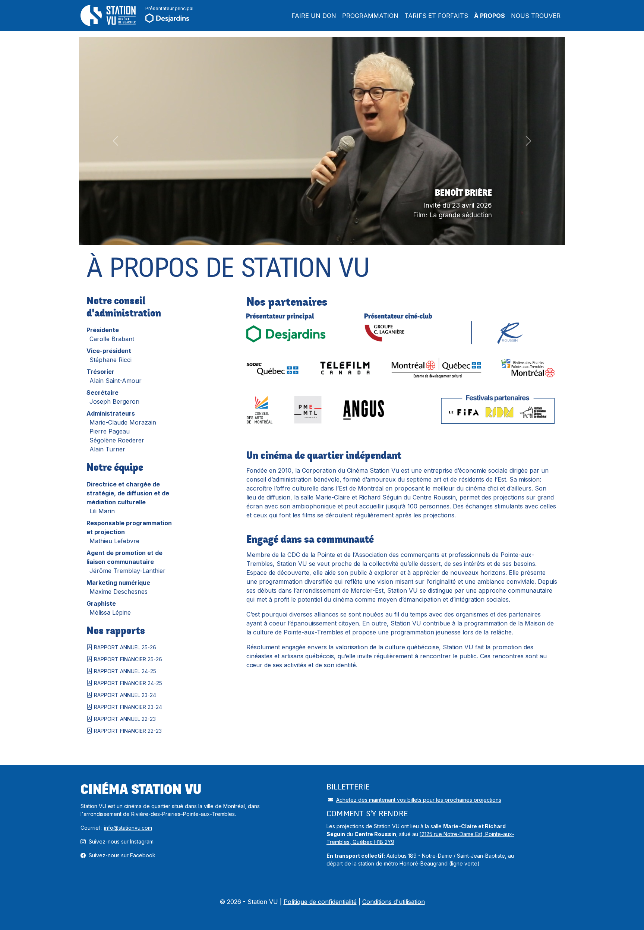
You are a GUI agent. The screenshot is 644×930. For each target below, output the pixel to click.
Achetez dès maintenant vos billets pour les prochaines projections (418, 800)
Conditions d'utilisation (393, 901)
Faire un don (313, 15)
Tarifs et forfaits (436, 15)
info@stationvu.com (128, 828)
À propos (489, 15)
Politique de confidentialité (320, 901)
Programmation (370, 15)
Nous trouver (536, 15)
